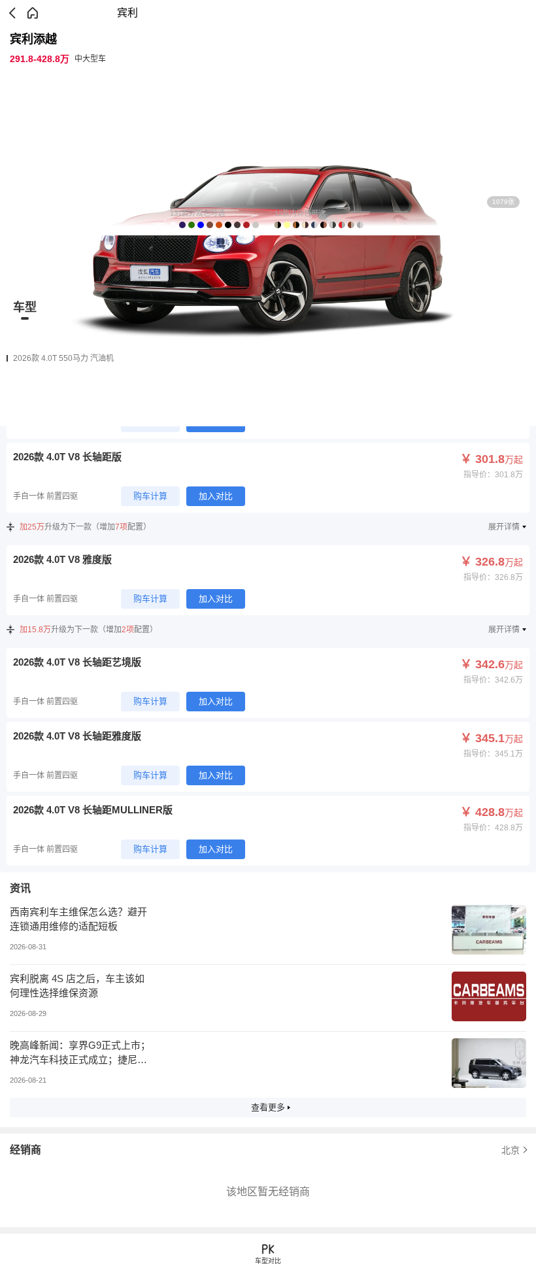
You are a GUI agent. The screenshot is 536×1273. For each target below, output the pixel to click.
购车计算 (150, 496)
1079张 (503, 201)
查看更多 (268, 1107)
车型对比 (268, 1261)
